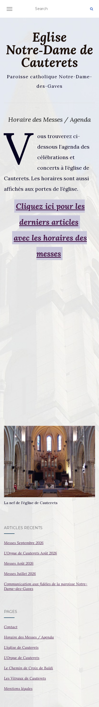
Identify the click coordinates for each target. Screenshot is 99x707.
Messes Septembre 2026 (24, 542)
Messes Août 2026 (19, 563)
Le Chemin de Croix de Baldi (28, 668)
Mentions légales (18, 688)
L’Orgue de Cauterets (21, 657)
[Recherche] (91, 9)
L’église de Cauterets (21, 647)
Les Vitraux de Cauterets (25, 678)
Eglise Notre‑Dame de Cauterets (49, 50)
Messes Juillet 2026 (20, 573)
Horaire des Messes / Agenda (29, 637)
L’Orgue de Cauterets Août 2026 (30, 553)
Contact (10, 627)
